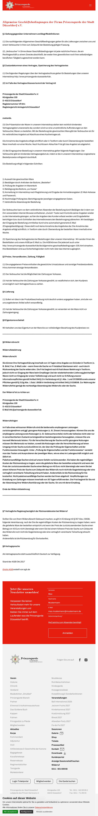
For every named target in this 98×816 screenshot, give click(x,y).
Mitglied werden (43, 781)
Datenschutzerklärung (44, 807)
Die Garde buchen (67, 781)
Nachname (52, 599)
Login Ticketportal (20, 781)
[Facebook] (80, 660)
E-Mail (50, 607)
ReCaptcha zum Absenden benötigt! (64, 622)
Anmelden (68, 633)
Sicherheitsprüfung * (55, 616)
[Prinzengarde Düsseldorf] (19, 9)
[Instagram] (86, 660)
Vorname (51, 590)
